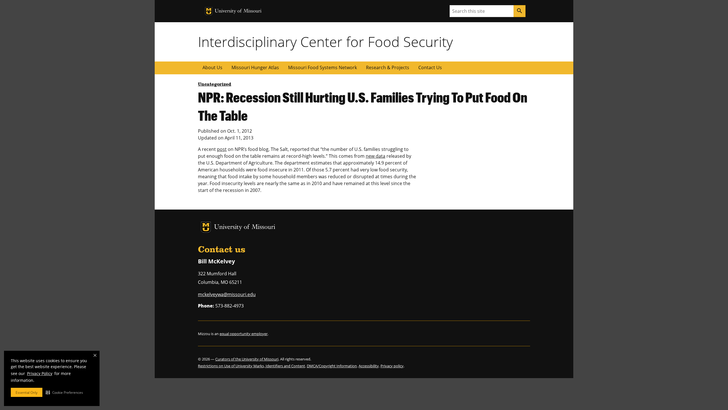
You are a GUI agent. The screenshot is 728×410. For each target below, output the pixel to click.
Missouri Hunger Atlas (255, 67)
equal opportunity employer (244, 333)
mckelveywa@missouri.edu (227, 294)
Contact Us (430, 67)
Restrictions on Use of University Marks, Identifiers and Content (251, 365)
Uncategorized (214, 84)
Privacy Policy (39, 373)
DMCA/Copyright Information (332, 365)
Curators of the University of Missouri (246, 359)
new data (375, 156)
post (222, 149)
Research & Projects (387, 67)
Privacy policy (392, 365)
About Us (212, 67)
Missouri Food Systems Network (322, 67)
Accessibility (369, 365)
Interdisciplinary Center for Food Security (325, 41)
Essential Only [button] (27, 392)
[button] (64, 392)
